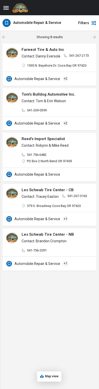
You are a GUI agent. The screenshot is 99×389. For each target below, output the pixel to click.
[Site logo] (20, 8)
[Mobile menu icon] (6, 8)
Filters (83, 23)
